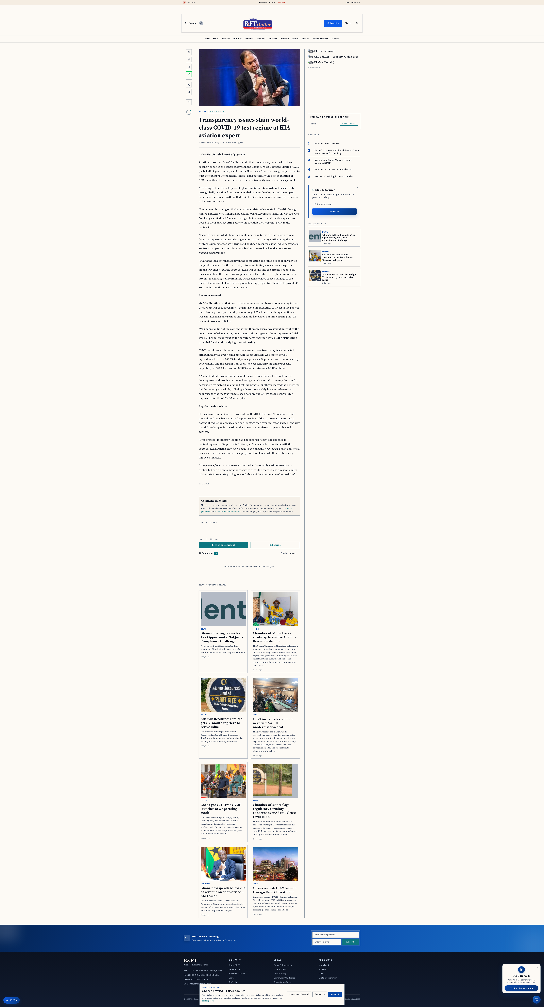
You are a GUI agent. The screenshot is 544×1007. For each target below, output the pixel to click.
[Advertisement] (334, 89)
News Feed (324, 965)
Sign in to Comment (223, 545)
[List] (216, 539)
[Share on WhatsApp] (189, 74)
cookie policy (207, 1001)
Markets (322, 969)
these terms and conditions (228, 511)
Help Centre (234, 969)
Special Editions (320, 39)
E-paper (335, 39)
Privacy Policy (280, 969)
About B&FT (234, 965)
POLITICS (285, 39)
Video (321, 973)
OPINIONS (273, 39)
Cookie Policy (280, 973)
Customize (320, 994)
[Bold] (201, 539)
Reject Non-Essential (299, 994)
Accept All (335, 994)
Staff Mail (233, 982)
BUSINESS (226, 39)
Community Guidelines (284, 978)
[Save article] (189, 92)
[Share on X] (189, 52)
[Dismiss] (357, 187)
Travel (203, 111)
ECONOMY (237, 39)
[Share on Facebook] (189, 59)
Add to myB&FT (218, 111)
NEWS (215, 39)
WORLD (295, 39)
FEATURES (261, 39)
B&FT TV (305, 39)
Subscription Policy (283, 982)
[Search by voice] (201, 23)
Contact (232, 978)
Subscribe (333, 23)
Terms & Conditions (283, 965)
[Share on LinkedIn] (189, 67)
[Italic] (206, 539)
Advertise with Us (237, 973)
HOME (207, 39)
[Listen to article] (189, 102)
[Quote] (211, 539)
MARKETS (250, 39)
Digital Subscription (328, 978)
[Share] (189, 84)
